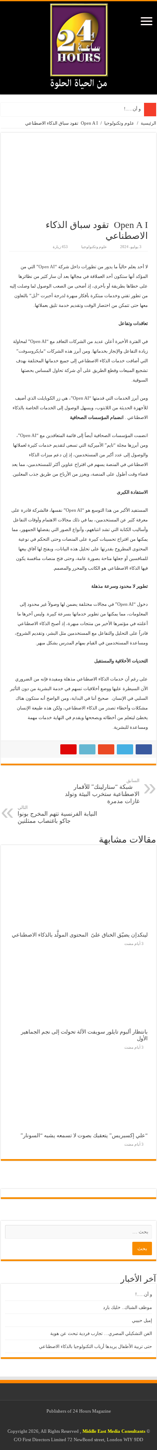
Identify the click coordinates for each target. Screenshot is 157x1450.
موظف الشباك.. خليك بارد (127, 1307)
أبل (34, 295)
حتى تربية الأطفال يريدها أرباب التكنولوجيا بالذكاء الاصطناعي (95, 1346)
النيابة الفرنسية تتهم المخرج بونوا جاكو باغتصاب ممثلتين (57, 814)
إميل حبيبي (142, 1320)
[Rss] (89, 1421)
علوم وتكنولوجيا (119, 123)
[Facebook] (81, 1421)
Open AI (47, 266)
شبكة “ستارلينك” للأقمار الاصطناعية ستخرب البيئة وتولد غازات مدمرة (102, 791)
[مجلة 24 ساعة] (78, 44)
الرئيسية (148, 123)
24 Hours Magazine (92, 1410)
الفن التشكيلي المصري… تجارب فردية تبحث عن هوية (101, 1333)
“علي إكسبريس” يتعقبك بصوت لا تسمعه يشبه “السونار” (84, 1136)
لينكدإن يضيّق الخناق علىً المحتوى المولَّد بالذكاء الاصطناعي (80, 935)
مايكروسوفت (31, 350)
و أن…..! (132, 108)
